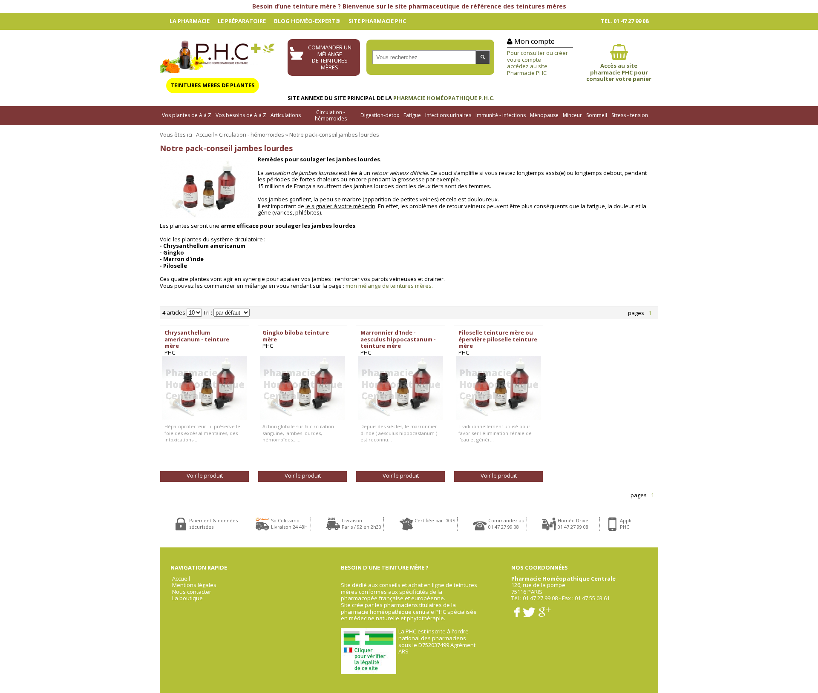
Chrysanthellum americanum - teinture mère (196, 339)
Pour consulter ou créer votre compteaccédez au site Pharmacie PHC (537, 63)
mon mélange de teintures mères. (389, 285)
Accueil (205, 134)
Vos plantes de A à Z (186, 115)
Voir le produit (205, 475)
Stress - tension (629, 115)
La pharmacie (190, 21)
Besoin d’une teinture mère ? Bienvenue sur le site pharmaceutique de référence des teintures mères (409, 6)
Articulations (286, 115)
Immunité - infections (500, 115)
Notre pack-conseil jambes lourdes (334, 134)
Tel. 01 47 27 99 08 (624, 21)
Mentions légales (194, 585)
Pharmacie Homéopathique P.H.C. (444, 98)
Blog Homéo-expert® (307, 21)
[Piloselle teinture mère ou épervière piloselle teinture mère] (498, 388)
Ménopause (544, 115)
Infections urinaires (448, 115)
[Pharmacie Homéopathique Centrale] (217, 54)
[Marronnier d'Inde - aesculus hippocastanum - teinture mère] (400, 388)
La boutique (187, 598)
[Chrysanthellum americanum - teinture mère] (204, 388)
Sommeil (596, 115)
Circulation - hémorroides (331, 116)
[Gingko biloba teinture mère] (302, 388)
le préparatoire (242, 21)
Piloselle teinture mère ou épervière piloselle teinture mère (497, 339)
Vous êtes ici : (177, 134)
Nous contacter (191, 592)
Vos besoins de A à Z (241, 115)
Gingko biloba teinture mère (295, 336)
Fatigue (412, 115)
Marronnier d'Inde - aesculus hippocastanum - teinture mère (398, 339)
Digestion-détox (379, 115)
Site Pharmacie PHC (377, 21)
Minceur (572, 115)
